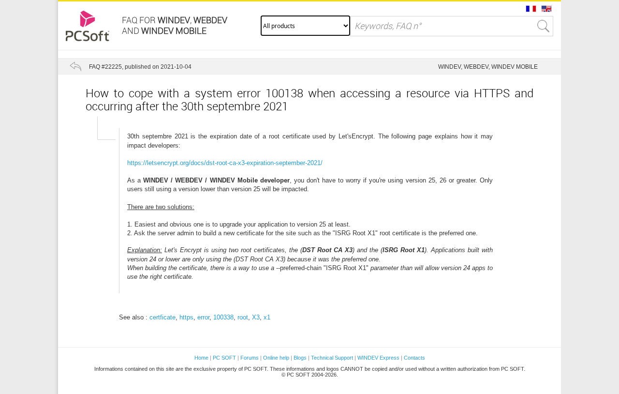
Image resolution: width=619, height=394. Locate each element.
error (203, 317)
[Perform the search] (543, 26)
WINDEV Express (378, 358)
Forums (249, 358)
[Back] (75, 66)
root (242, 317)
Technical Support (332, 358)
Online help (276, 358)
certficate (162, 317)
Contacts (414, 358)
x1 (267, 317)
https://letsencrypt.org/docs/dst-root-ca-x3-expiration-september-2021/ (225, 163)
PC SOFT (224, 358)
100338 (223, 317)
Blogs (300, 358)
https (186, 317)
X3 (256, 317)
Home (201, 358)
